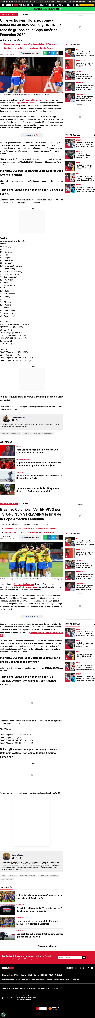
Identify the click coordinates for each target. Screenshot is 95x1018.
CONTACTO (26, 76)
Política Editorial (43, 85)
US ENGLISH (59, 72)
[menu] (3, 5)
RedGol (49, 76)
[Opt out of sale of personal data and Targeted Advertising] (3, 1014)
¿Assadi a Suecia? (61, 1)
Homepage (84, 43)
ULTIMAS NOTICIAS (26, 5)
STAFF (18, 76)
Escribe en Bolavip (38, 76)
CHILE (30, 72)
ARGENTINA (15, 72)
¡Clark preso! (33, 1)
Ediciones (5, 72)
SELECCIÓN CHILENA (74, 5)
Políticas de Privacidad (28, 85)
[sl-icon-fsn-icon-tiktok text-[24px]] (88, 65)
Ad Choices (54, 85)
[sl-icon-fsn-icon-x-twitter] (84, 65)
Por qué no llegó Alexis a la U (77, 1)
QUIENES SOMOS (8, 76)
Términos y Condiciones (32, 56)
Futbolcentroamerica (61, 76)
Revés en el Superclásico (47, 1)
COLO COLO (39, 5)
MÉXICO (44, 72)
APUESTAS (60, 5)
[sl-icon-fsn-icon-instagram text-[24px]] (80, 65)
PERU (51, 72)
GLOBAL (36, 72)
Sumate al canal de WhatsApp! (46, 9)
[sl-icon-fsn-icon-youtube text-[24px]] (92, 65)
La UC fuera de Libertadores (19, 1)
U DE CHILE (50, 5)
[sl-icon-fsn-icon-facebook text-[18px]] (76, 65)
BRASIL (23, 72)
